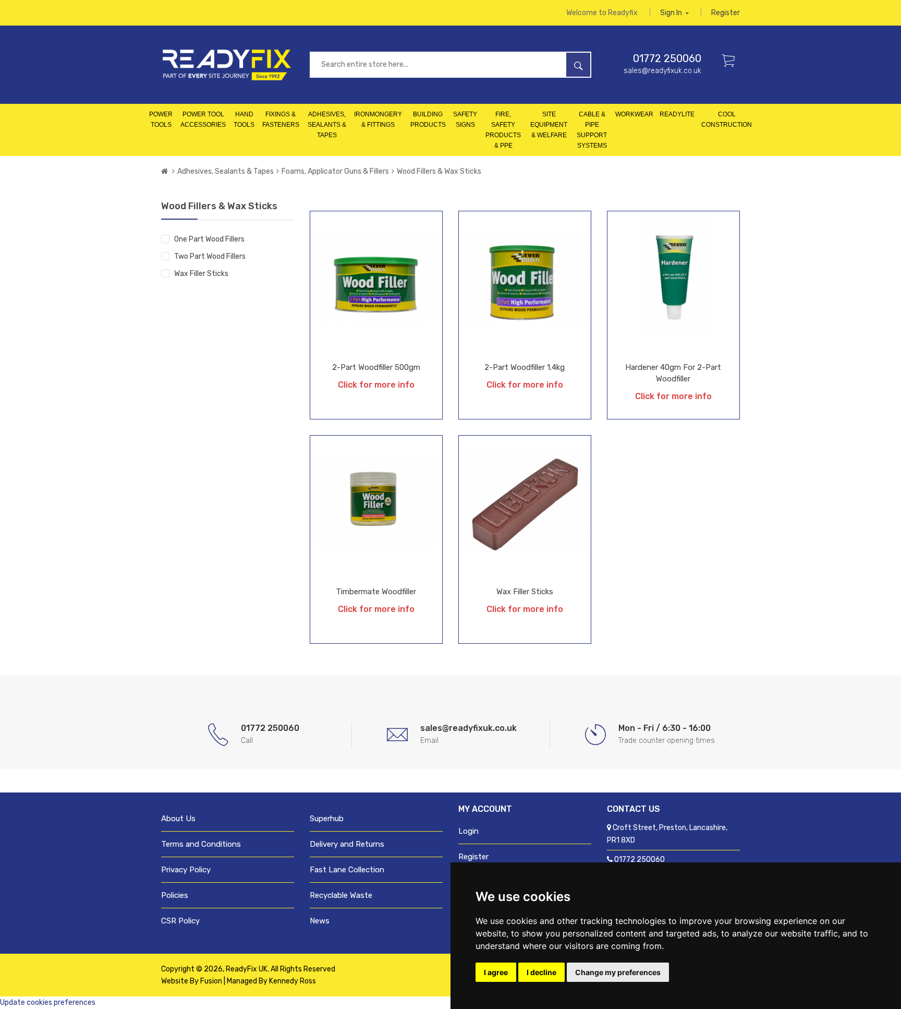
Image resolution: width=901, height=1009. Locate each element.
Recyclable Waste (341, 895)
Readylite (677, 114)
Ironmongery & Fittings (378, 119)
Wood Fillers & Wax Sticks (439, 171)
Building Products (428, 119)
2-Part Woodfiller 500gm (376, 367)
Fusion (211, 981)
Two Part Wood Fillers (210, 256)
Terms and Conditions (201, 844)
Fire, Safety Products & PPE (503, 130)
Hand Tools (244, 119)
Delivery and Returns (347, 844)
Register (725, 12)
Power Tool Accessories (203, 119)
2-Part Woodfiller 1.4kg (524, 367)
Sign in (672, 12)
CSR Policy (180, 921)
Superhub (327, 818)
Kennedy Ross (292, 981)
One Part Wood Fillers (209, 239)
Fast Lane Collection (347, 869)
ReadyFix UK (246, 969)
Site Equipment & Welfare (548, 125)
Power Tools (161, 119)
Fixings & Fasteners (280, 119)
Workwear (634, 114)
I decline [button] (541, 972)
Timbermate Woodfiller (376, 591)
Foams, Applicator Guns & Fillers (335, 171)
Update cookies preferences (47, 1002)
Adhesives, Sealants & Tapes (327, 125)
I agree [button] (496, 972)
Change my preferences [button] (618, 972)
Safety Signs (465, 119)
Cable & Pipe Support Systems (592, 130)
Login (468, 831)
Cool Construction (726, 119)
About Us (178, 818)
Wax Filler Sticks (201, 273)
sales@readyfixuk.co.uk (662, 70)
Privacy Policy (186, 869)
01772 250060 (667, 58)
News (320, 921)
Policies (174, 895)
